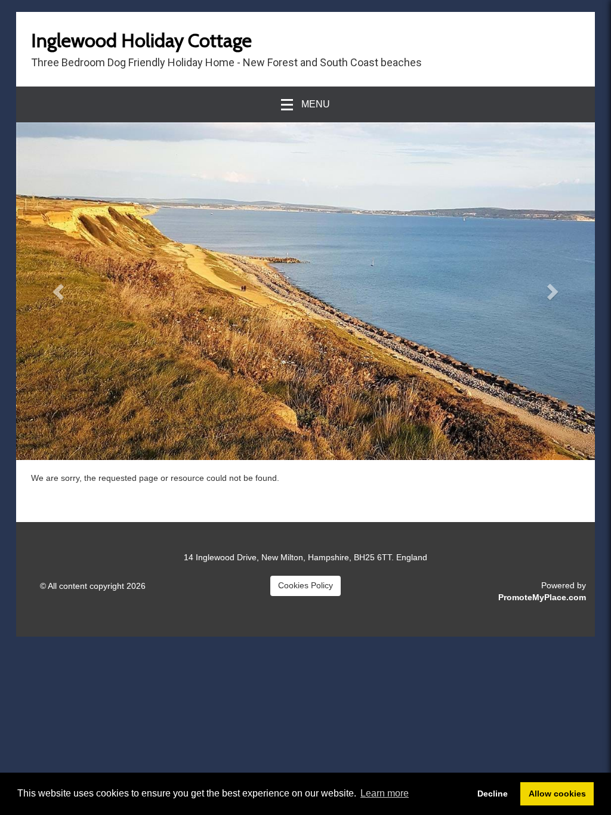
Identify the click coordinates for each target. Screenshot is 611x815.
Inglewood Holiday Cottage (141, 40)
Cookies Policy (305, 585)
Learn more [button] (384, 793)
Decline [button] (492, 793)
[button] (59, 291)
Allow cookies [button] (557, 793)
